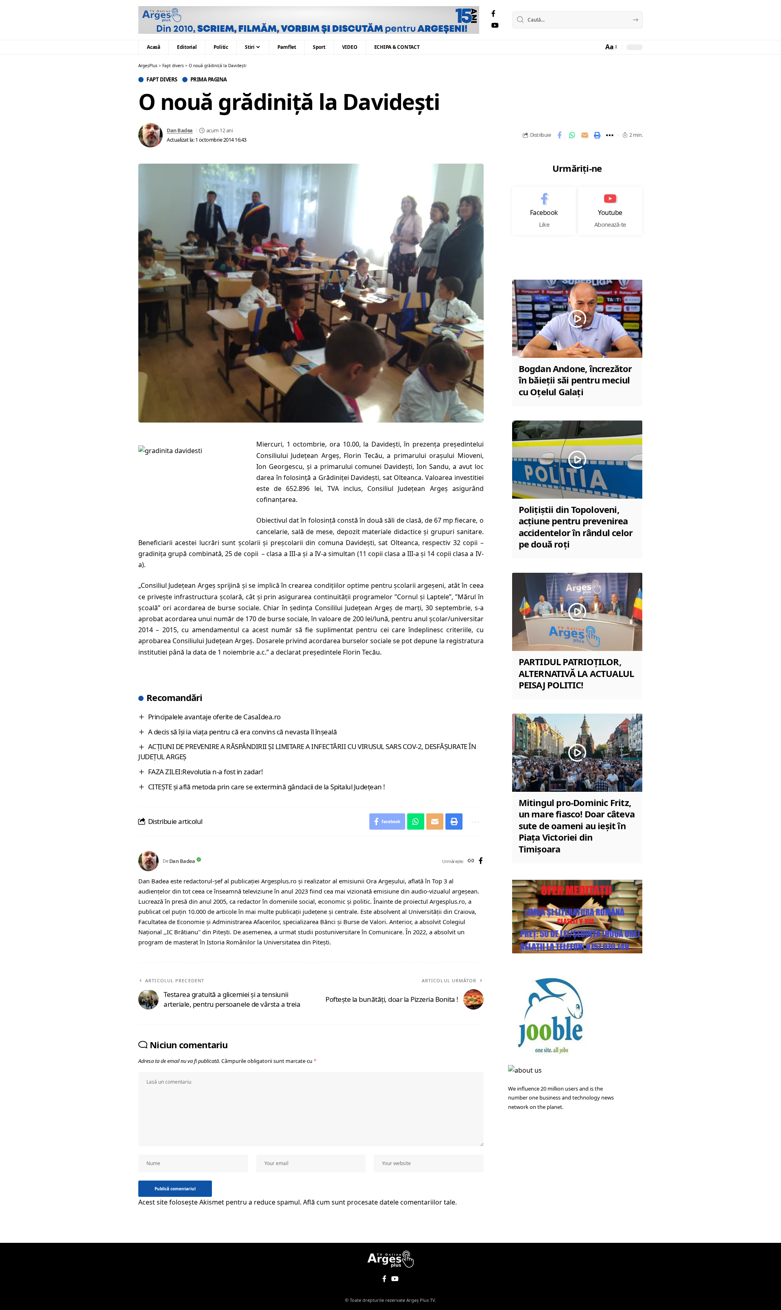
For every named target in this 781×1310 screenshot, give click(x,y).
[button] (610, 47)
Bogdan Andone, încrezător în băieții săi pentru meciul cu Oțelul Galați (575, 380)
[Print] (597, 135)
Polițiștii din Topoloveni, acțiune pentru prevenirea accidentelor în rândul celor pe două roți (576, 526)
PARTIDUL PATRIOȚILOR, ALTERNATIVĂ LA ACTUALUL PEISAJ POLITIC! (576, 673)
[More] (609, 135)
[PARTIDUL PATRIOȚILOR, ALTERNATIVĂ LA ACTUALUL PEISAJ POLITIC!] (577, 612)
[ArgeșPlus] (308, 20)
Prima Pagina (208, 79)
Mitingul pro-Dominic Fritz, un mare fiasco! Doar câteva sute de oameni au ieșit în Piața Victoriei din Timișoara (577, 825)
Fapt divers (161, 79)
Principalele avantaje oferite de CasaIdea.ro (214, 716)
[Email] (584, 135)
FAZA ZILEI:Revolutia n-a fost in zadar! (205, 771)
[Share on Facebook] (559, 135)
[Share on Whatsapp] (572, 135)
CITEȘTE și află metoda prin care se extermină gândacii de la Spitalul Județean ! (266, 786)
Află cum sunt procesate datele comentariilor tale (379, 1202)
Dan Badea (180, 130)
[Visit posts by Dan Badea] (150, 135)
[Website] (471, 861)
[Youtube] (610, 211)
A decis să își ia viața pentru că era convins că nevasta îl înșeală (242, 731)
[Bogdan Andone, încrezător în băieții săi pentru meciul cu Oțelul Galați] (577, 319)
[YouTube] (495, 25)
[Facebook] (493, 13)
